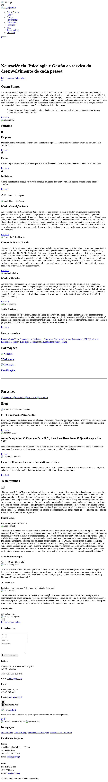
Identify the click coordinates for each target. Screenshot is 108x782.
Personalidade (26, 339)
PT (2, 37)
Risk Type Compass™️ (30, 342)
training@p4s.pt (14, 678)
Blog (9, 27)
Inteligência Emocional (43, 339)
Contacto (11, 32)
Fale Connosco (7, 78)
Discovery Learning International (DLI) (71, 339)
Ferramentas (12, 20)
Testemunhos (12, 30)
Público (10, 15)
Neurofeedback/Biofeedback (54, 342)
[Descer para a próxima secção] (2, 80)
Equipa (10, 17)
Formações (11, 22)
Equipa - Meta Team (10, 339)
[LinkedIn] (2, 719)
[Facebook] (4, 719)
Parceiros (11, 25)
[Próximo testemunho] (2, 619)
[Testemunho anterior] (2, 487)
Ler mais (5, 117)
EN (5, 37)
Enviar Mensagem (9, 655)
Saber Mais (20, 78)
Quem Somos (13, 12)
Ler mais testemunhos (10, 622)
